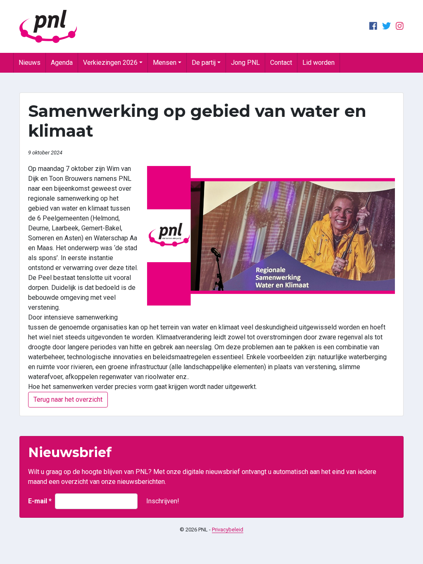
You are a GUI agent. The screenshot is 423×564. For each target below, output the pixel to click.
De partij (204, 62)
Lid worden (318, 62)
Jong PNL (245, 62)
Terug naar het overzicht (67, 399)
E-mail (40, 501)
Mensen (164, 62)
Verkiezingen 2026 (110, 62)
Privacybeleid (227, 529)
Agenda (62, 62)
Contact (281, 62)
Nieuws (29, 62)
